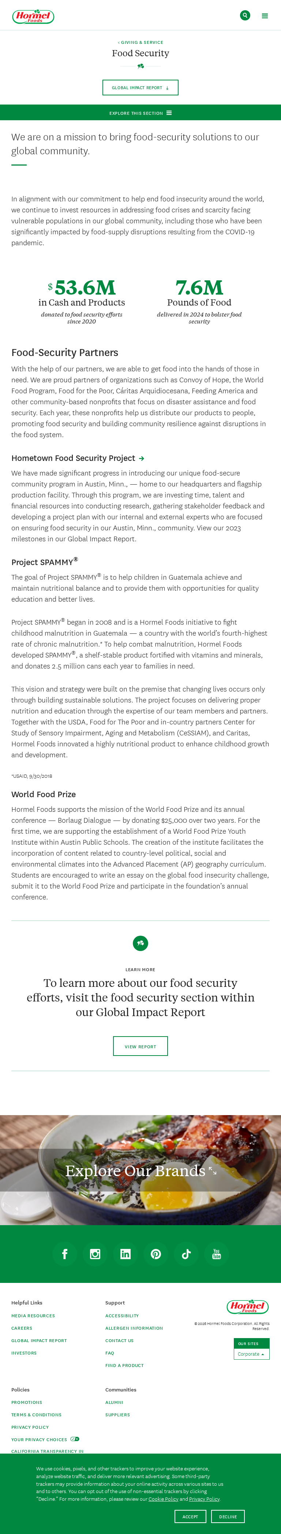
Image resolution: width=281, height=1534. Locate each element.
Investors (24, 1352)
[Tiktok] (186, 1254)
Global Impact (138, 87)
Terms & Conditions (36, 1414)
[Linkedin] (125, 1254)
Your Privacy (40, 1439)
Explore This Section (136, 112)
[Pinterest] (155, 1254)
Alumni (114, 1401)
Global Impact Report (39, 1340)
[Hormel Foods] (33, 17)
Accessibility (122, 1315)
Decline (228, 1516)
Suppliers (117, 1414)
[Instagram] (95, 1254)
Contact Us (119, 1340)
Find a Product (124, 1364)
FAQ (110, 1352)
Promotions (26, 1401)
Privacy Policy (30, 1426)
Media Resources (33, 1315)
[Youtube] (216, 1254)
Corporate (249, 1353)
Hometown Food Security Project (73, 457)
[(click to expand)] (265, 17)
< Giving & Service (141, 42)
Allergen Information (134, 1327)
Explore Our (137, 1170)
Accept (190, 1516)
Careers (22, 1327)
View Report (140, 1046)
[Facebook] (64, 1254)
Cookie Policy (164, 1499)
